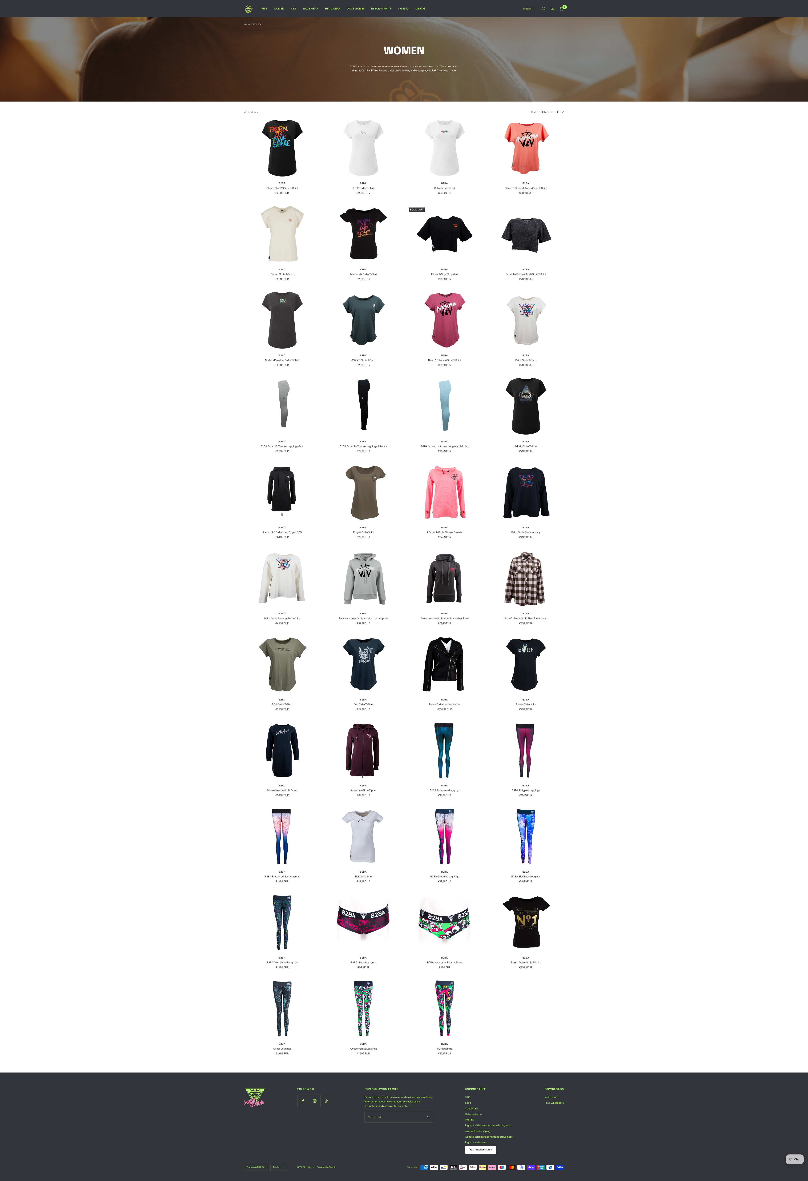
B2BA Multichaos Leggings (282, 962)
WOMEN (279, 8)
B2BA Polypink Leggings (526, 790)
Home (247, 24)
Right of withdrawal (476, 1142)
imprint (469, 1119)
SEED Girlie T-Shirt (363, 188)
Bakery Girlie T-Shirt (282, 274)
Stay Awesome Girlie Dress (282, 790)
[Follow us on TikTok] (326, 1101)
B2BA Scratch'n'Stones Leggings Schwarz (363, 446)
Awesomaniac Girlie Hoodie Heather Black (445, 618)
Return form (552, 1097)
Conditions (471, 1108)
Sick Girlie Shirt (363, 876)
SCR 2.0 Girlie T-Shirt (363, 360)
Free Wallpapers (554, 1102)
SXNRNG (403, 8)
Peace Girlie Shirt (526, 704)
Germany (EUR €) (255, 1167)
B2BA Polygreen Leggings (445, 790)
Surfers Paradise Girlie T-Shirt (282, 360)
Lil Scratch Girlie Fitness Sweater (445, 532)
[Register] (427, 1117)
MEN (264, 8)
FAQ (467, 1097)
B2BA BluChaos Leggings (526, 876)
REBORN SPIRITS (381, 8)
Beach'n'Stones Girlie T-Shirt (444, 360)
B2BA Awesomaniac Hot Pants (444, 962)
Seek (468, 1102)
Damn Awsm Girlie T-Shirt (526, 962)
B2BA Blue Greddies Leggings (282, 876)
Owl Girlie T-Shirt (363, 704)
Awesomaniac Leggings (363, 1048)
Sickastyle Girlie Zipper (363, 790)
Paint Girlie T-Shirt (526, 360)
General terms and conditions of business (489, 1136)
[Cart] (561, 9)
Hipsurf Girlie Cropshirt (444, 274)
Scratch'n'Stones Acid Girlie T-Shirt (526, 274)
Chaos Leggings (282, 1048)
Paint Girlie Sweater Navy (525, 532)
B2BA (282, 183)
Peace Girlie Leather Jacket (444, 704)
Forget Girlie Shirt (363, 532)
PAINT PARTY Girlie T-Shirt (282, 188)
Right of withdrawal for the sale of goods (488, 1125)
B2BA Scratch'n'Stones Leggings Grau (282, 446)
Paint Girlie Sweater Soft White (282, 618)
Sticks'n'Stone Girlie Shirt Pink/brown (525, 618)
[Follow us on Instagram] (314, 1101)
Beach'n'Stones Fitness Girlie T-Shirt (526, 188)
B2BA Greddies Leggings (444, 876)
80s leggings (444, 1048)
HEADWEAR (332, 8)
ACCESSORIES (355, 8)
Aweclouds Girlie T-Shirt (363, 274)
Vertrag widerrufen (480, 1149)
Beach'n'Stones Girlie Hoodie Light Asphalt (363, 618)
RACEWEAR (310, 8)
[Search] (544, 9)
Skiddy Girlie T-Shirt (525, 446)
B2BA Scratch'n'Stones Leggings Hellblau (444, 446)
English (527, 8)
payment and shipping (477, 1131)
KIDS (293, 8)
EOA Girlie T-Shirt (282, 704)
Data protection (474, 1114)
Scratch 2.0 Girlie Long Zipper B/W (282, 532)
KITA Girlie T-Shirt (444, 188)
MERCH (420, 8)
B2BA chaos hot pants (363, 962)
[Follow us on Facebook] (303, 1101)
